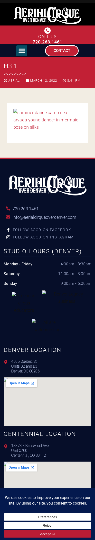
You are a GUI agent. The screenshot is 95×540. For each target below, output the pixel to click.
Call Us (47, 36)
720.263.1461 (47, 41)
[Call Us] (47, 30)
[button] (21, 50)
